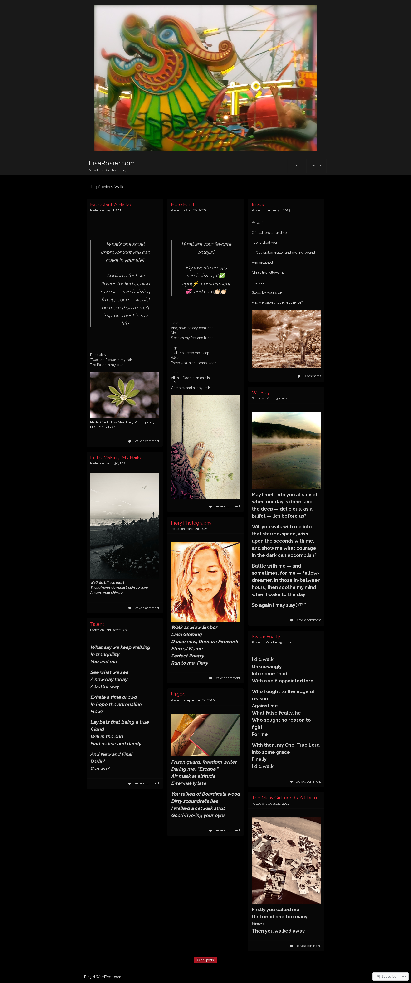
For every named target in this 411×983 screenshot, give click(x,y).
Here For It (182, 204)
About (316, 165)
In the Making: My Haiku (116, 457)
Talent (97, 624)
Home (297, 165)
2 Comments (312, 376)
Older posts (205, 960)
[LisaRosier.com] (205, 78)
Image (259, 204)
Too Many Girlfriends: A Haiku (284, 798)
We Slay (261, 392)
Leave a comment (146, 441)
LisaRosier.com (112, 163)
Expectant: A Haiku (110, 204)
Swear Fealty (266, 636)
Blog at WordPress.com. (103, 977)
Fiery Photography (191, 523)
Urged (178, 694)
